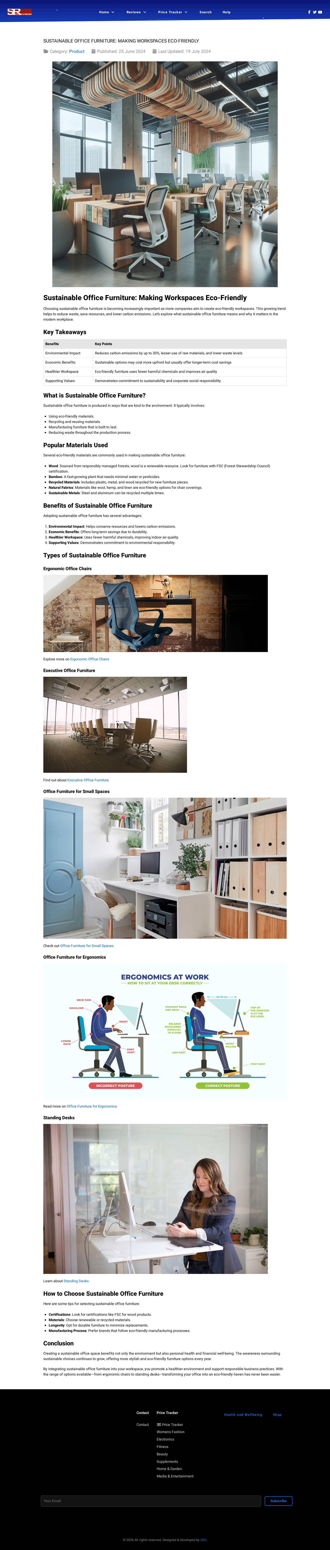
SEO (203, 1540)
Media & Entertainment (175, 1476)
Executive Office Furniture (88, 780)
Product (76, 51)
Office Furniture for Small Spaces (87, 946)
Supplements (167, 1461)
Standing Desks (76, 1281)
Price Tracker (172, 1424)
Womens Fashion (171, 1432)
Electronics (165, 1439)
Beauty (162, 1454)
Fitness (162, 1446)
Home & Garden (169, 1469)
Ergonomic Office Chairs (89, 659)
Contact (142, 1424)
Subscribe (279, 1501)
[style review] (20, 12)
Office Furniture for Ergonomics (92, 1106)
